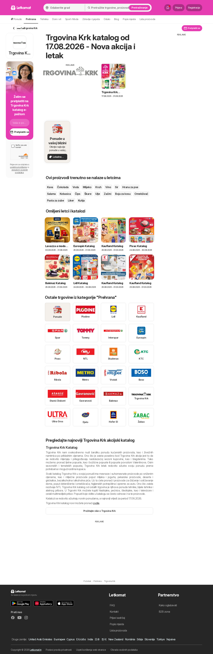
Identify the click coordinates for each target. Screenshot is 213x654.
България (59, 639)
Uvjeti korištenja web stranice (91, 649)
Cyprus (71, 639)
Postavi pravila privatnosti (58, 649)
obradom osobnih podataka (19, 171)
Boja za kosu (122, 193)
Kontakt (114, 611)
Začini (107, 193)
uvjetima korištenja (18, 167)
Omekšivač (141, 193)
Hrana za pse (130, 187)
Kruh (98, 187)
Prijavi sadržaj (117, 617)
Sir (116, 187)
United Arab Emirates (40, 639)
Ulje (97, 193)
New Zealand (115, 639)
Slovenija (149, 639)
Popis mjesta (129, 19)
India (90, 639)
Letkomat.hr (35, 649)
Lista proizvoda (147, 19)
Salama (51, 193)
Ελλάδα (81, 639)
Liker (71, 200)
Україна (170, 639)
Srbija (140, 639)
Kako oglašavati (168, 605)
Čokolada (63, 187)
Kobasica (65, 193)
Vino (108, 187)
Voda (76, 187)
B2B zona (164, 611)
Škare (87, 193)
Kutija (81, 200)
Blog (116, 19)
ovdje (96, 503)
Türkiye (160, 639)
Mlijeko (87, 187)
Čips (77, 193)
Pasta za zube (55, 200)
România (130, 639)
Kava (50, 187)
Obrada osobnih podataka (123, 649)
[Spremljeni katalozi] (167, 7)
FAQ (112, 605)
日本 (97, 639)
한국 (104, 639)
